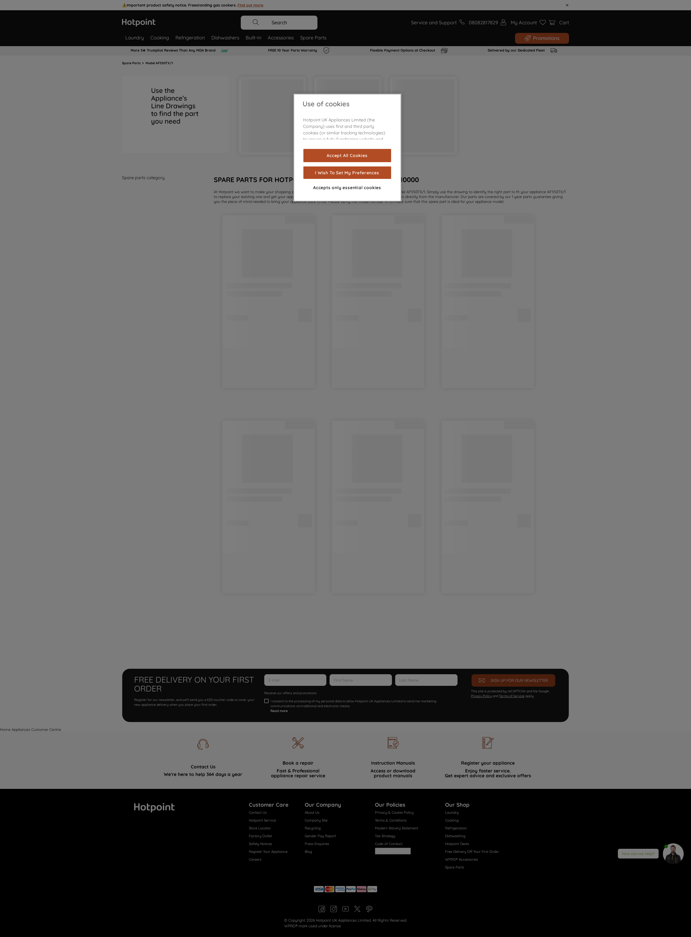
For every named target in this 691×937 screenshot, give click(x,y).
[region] (347, 148)
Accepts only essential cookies (347, 187)
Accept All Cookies (347, 155)
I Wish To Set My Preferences (347, 172)
